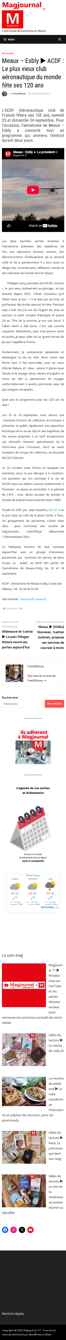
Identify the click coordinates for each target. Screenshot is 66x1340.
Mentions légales (13, 1314)
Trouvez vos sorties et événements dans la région (33, 858)
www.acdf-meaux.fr (33, 599)
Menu (11, 39)
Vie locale (8, 53)
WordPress (35, 1334)
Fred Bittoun (19, 93)
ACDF (53, 510)
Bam (48, 1334)
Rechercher (10, 697)
